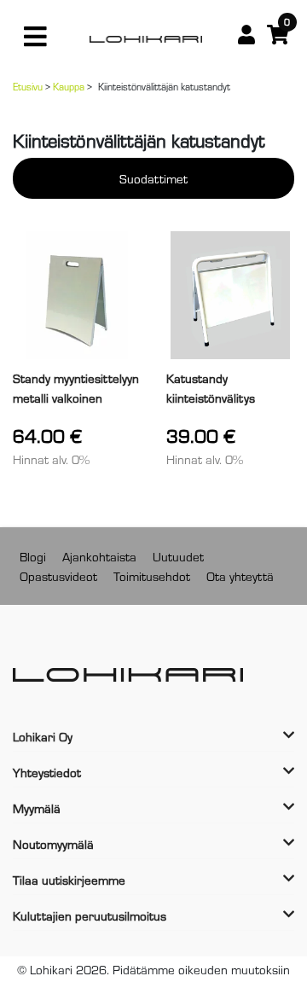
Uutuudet (178, 556)
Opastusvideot (58, 575)
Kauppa (68, 86)
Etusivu (28, 86)
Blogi (33, 556)
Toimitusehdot (151, 575)
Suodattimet (153, 178)
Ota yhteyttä (240, 575)
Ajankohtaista (99, 556)
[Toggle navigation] (35, 37)
